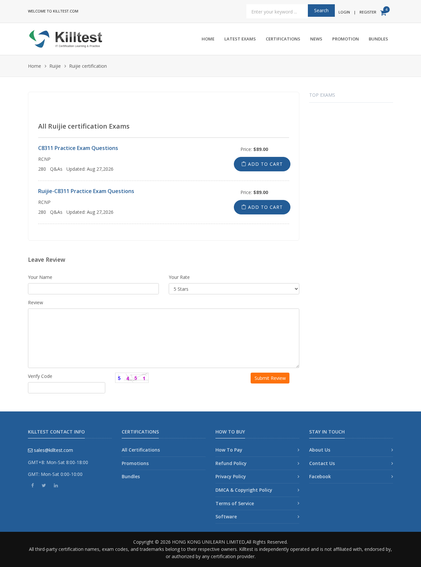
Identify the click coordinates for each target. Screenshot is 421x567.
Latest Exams (240, 39)
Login (344, 12)
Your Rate (179, 277)
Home (208, 39)
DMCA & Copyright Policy (243, 490)
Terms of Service (234, 503)
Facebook (320, 476)
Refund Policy (231, 463)
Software (226, 516)
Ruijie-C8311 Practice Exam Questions (86, 191)
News (316, 39)
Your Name (40, 277)
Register (367, 12)
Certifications (283, 39)
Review (35, 302)
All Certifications (141, 450)
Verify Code (40, 376)
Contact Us (322, 463)
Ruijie (55, 66)
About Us (319, 450)
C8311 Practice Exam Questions (78, 148)
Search (321, 10)
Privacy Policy (230, 476)
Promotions (135, 463)
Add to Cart (264, 164)
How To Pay (228, 450)
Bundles (378, 39)
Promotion (345, 39)
